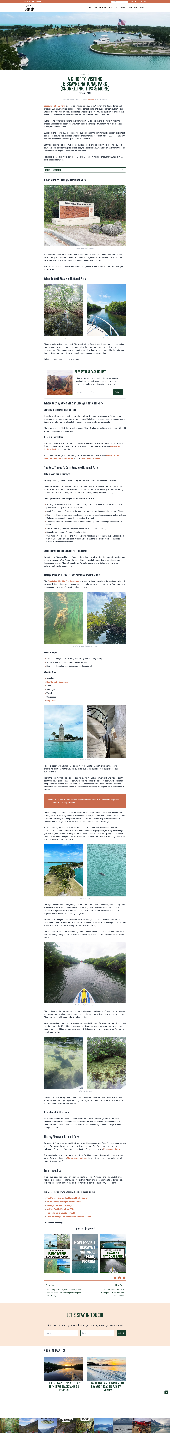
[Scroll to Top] (166, 1392)
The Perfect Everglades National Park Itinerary (67, 1198)
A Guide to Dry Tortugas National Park (63, 1202)
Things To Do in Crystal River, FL (60, 1213)
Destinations (100, 8)
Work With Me (36, 1)
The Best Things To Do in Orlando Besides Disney (68, 1216)
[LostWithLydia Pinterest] (135, 1)
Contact (27, 1)
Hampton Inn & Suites (90, 458)
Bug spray (50, 700)
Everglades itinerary (112, 1149)
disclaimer (90, 99)
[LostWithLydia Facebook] (138, 1)
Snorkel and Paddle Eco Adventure (63, 581)
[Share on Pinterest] (119, 1278)
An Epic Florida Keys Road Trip (60, 1209)
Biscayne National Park (54, 106)
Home (89, 8)
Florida (85, 74)
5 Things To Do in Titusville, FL (60, 1205)
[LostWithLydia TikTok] (141, 1)
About (143, 8)
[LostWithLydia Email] (144, 1)
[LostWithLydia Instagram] (132, 1)
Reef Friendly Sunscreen (57, 682)
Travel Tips (133, 8)
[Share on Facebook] (124, 1278)
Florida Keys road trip (76, 1158)
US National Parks (117, 8)
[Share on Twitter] (115, 1278)
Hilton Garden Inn (65, 458)
